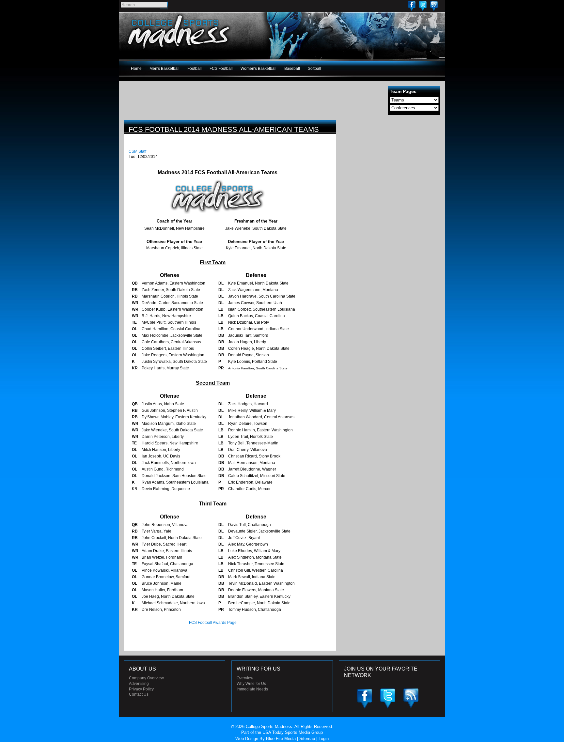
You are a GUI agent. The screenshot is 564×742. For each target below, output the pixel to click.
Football (194, 68)
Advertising (139, 683)
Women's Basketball (258, 68)
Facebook (411, 6)
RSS (434, 6)
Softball (314, 68)
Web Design (246, 738)
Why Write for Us (251, 683)
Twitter (423, 6)
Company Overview (146, 678)
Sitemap (307, 738)
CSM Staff (137, 151)
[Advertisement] (391, 166)
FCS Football (221, 68)
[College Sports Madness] (179, 50)
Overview (245, 678)
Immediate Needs (252, 689)
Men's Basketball (164, 68)
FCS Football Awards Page (213, 622)
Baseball (292, 68)
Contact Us (139, 694)
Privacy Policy (141, 689)
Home (136, 68)
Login (324, 738)
